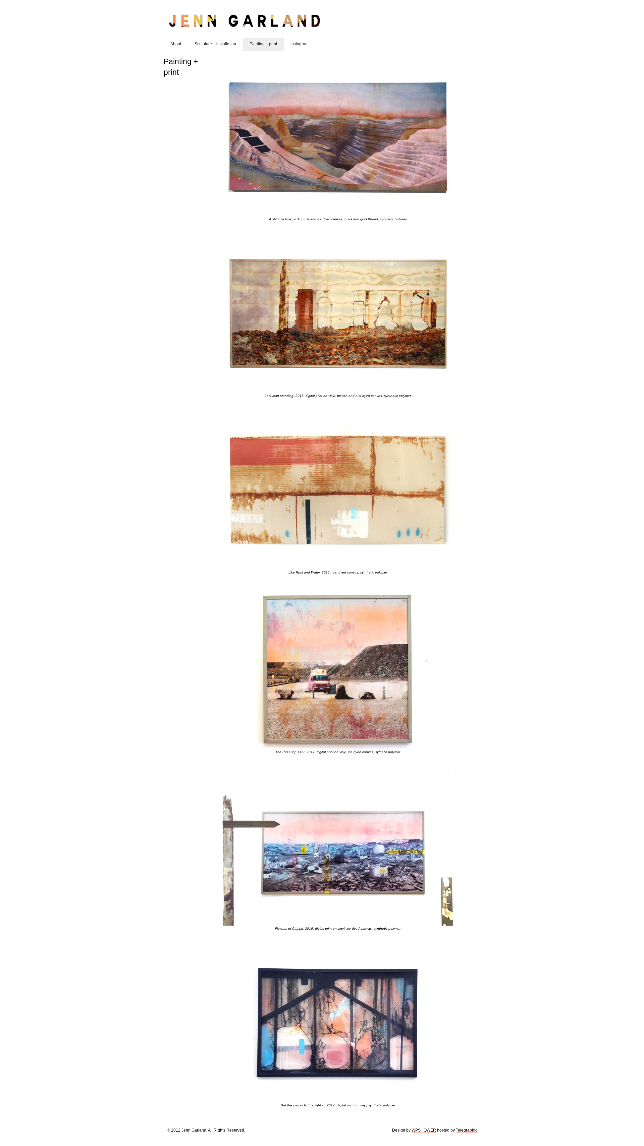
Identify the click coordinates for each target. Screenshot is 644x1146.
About (175, 44)
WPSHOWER (424, 1130)
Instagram (299, 44)
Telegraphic (466, 1130)
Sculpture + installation (215, 44)
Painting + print (263, 44)
